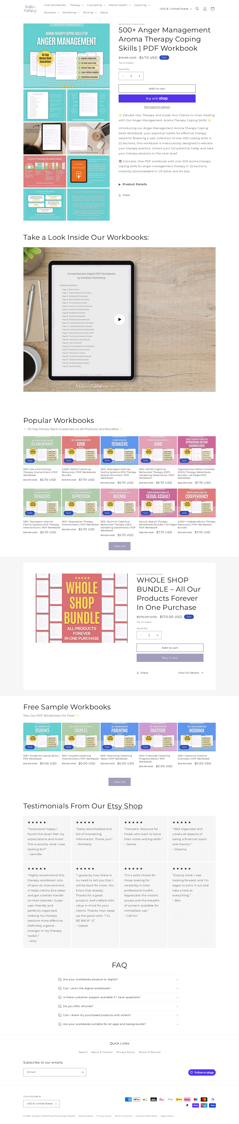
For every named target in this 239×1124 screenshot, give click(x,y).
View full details (188, 672)
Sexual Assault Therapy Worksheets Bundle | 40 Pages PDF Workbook (158, 524)
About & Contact (102, 1052)
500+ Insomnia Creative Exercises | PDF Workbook (194, 757)
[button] (76, 5)
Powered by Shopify (64, 1116)
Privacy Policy (125, 1052)
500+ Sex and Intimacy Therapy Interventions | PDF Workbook (40, 472)
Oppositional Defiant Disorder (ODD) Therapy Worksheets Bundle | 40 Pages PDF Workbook (196, 473)
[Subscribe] (82, 1072)
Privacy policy (104, 1116)
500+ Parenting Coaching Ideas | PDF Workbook (116, 757)
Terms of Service (150, 1052)
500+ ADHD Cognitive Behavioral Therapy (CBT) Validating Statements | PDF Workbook (156, 473)
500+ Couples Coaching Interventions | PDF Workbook (80, 757)
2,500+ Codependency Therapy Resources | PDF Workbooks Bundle (197, 524)
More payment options (157, 106)
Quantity (124, 69)
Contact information (146, 1116)
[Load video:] (119, 319)
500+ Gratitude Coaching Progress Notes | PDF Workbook (154, 758)
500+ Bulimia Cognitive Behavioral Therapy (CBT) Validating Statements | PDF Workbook (118, 526)
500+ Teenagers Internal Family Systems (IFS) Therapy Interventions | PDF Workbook (41, 524)
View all (119, 546)
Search (83, 1052)
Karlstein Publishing (42, 1116)
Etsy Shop (125, 806)
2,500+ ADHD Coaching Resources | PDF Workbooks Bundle (79, 472)
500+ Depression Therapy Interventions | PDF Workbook (80, 523)
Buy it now (170, 657)
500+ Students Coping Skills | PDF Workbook (41, 757)
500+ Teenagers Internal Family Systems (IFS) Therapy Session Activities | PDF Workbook (118, 473)
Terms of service (123, 1116)
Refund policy (86, 1116)
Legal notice (167, 1116)
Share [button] (126, 195)
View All (119, 782)
